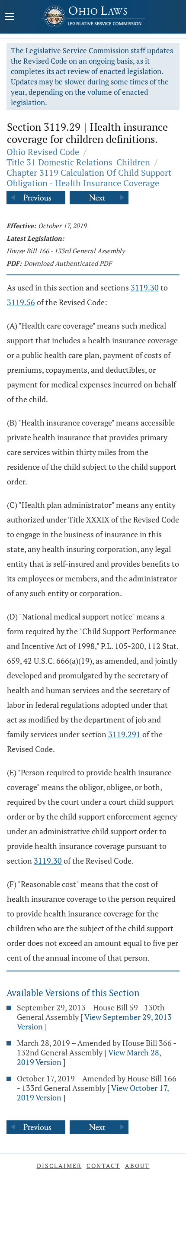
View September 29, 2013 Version (94, 1022)
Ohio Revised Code (42, 152)
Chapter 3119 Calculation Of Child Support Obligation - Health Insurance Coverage (88, 178)
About (137, 1165)
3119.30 (145, 287)
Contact (103, 1165)
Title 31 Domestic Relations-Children (78, 162)
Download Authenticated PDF (68, 263)
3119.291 (124, 734)
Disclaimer (59, 1165)
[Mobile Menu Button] (9, 17)
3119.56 (21, 302)
